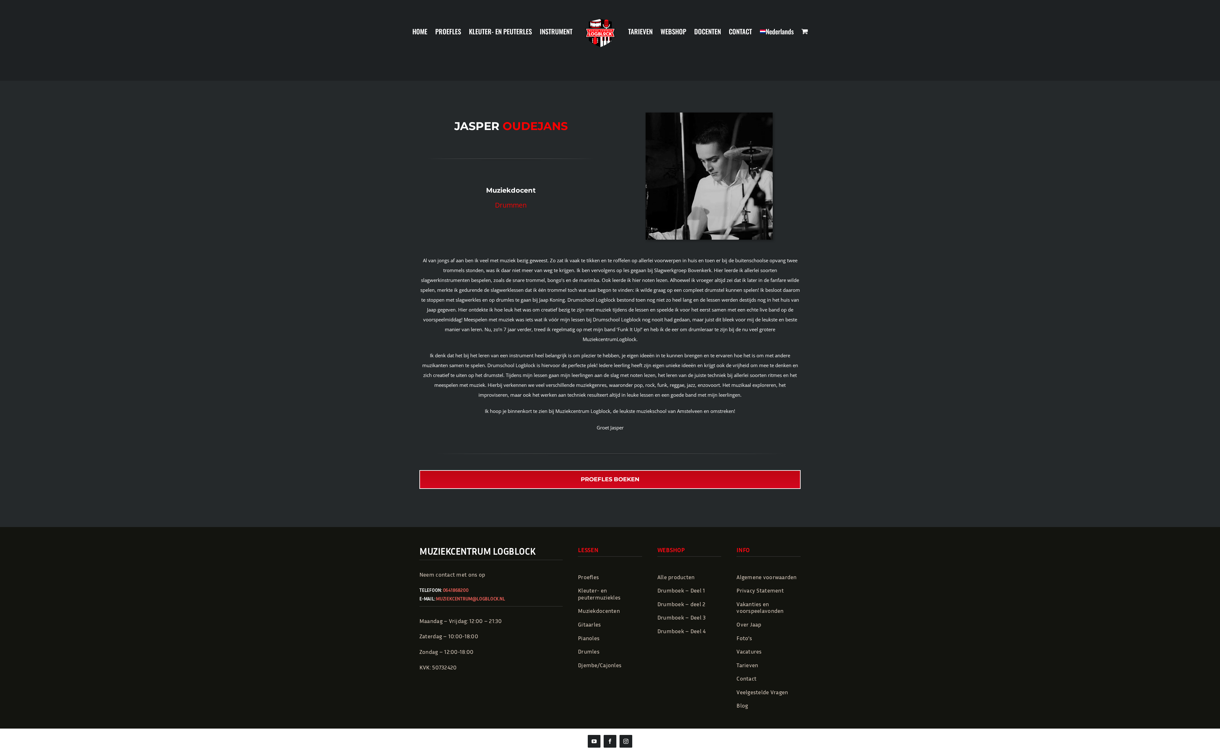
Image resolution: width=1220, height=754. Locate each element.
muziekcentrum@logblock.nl (470, 598)
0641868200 (456, 590)
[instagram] (626, 741)
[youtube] (594, 741)
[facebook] (610, 741)
